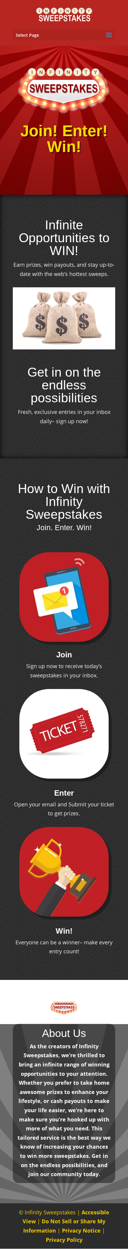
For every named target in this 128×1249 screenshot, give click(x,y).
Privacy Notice (81, 1230)
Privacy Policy (64, 1239)
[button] (109, 35)
